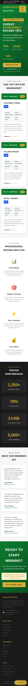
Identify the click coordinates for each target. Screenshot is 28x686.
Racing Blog (6, 651)
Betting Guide (6, 645)
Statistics (5, 653)
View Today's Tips (12, 64)
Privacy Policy (6, 669)
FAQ (4, 648)
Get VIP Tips (22, 9)
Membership (6, 632)
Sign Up (23, 2)
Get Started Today (14, 584)
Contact (5, 656)
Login (22, 1)
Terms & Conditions (8, 666)
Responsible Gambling (9, 671)
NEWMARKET (11, 9)
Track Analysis (6, 630)
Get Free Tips (12, 69)
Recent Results (7, 627)
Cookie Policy (6, 674)
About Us (5, 635)
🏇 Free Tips (20, 682)
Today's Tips (6, 624)
